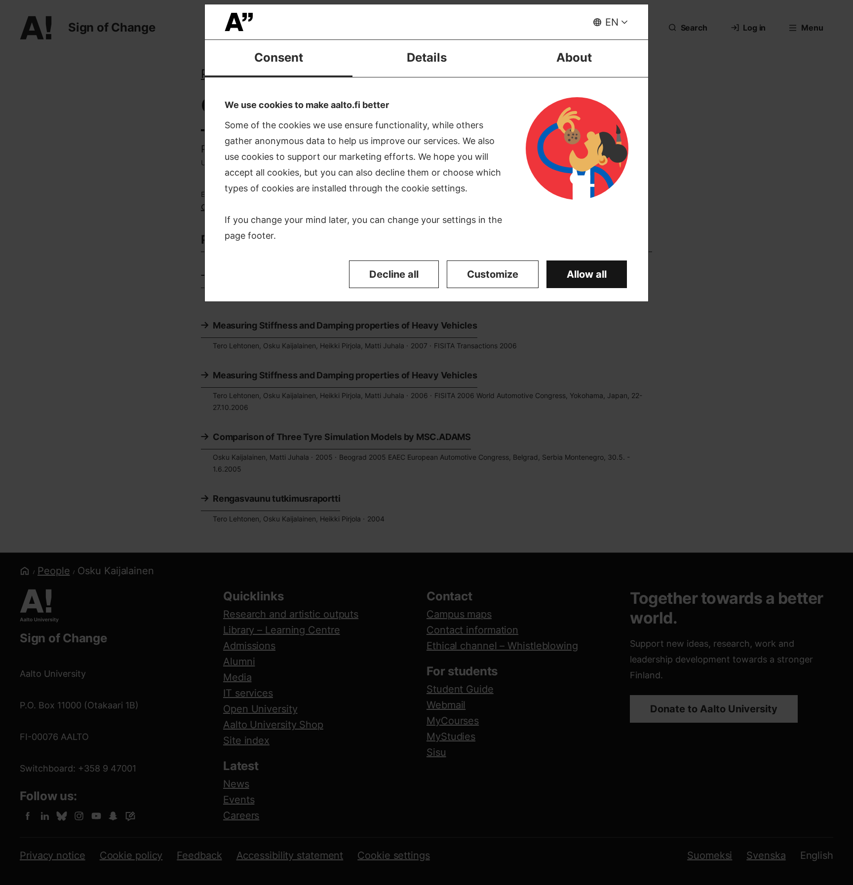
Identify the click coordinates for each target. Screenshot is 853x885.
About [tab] (574, 57)
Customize (492, 274)
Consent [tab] (278, 57)
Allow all (587, 274)
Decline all (394, 274)
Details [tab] (427, 57)
